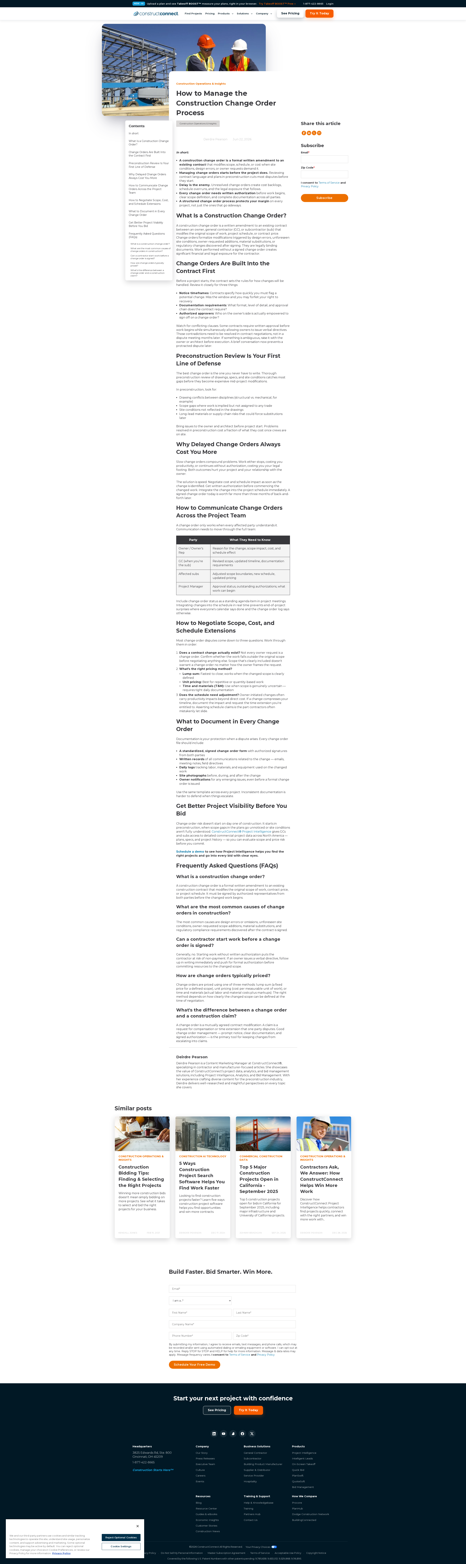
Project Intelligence (304, 1452)
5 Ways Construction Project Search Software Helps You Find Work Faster (202, 1175)
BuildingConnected (304, 1520)
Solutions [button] (243, 13)
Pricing (210, 13)
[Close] (138, 1526)
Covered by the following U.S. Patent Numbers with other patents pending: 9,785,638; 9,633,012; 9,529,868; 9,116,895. (234, 1558)
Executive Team (205, 1464)
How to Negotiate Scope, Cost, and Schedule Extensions (148, 202)
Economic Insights (207, 1520)
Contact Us (250, 1520)
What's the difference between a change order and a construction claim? (148, 273)
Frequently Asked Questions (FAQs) (147, 235)
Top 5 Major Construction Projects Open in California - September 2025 (259, 1179)
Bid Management (303, 1487)
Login (329, 3)
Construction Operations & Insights (197, 123)
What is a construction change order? (150, 243)
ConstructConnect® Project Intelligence (241, 831)
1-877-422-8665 (313, 3)
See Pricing (290, 13)
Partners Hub (252, 1514)
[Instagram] (233, 1433)
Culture (200, 1469)
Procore (297, 1502)
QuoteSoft (298, 1481)
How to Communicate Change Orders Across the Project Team (148, 189)
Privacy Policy (310, 186)
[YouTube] (223, 1433)
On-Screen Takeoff (303, 1464)
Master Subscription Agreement (226, 1553)
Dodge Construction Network (310, 1514)
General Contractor (255, 1452)
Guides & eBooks (206, 1514)
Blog (199, 1502)
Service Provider (254, 1475)
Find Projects (193, 13)
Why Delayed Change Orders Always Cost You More (147, 176)
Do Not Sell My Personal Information (182, 1553)
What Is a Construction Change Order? (149, 142)
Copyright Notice (316, 1553)
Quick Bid (298, 1469)
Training (248, 1508)
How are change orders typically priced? (147, 264)
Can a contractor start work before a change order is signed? (150, 257)
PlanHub (297, 1508)
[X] (252, 1433)
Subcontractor (252, 1458)
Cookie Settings (121, 1546)
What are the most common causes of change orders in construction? (151, 249)
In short (134, 133)
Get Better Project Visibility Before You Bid (146, 224)
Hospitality (250, 1481)
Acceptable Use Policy (288, 1553)
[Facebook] (242, 1433)
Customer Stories (206, 1525)
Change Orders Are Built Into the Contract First (147, 154)
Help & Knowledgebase (258, 1502)
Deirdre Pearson (215, 139)
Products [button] (224, 13)
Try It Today (319, 13)
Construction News (208, 1531)
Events (200, 1481)
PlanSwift (297, 1475)
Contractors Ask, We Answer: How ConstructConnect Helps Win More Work (321, 1179)
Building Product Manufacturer (263, 1464)
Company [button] (262, 13)
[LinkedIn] (214, 1433)
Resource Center (206, 1508)
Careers (200, 1475)
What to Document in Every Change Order (147, 213)
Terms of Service (329, 182)
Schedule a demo (190, 851)
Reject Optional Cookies (121, 1537)
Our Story (202, 1452)
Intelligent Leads (302, 1458)
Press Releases (205, 1458)
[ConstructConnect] (156, 14)
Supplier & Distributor (257, 1469)
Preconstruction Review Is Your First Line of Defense (149, 165)
